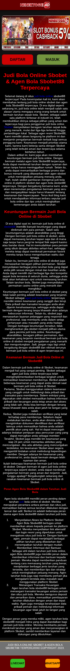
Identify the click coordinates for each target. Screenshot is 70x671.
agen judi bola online (38, 297)
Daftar (17, 59)
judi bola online (43, 96)
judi (21, 501)
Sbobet (8, 127)
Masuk (53, 59)
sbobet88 (10, 226)
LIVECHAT (17, 663)
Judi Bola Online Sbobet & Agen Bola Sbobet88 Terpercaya (34, 646)
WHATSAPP (52, 663)
